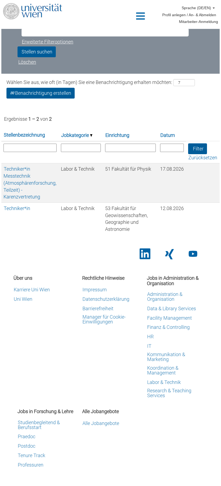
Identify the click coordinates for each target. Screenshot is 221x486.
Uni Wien (23, 299)
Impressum (94, 289)
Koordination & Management (162, 370)
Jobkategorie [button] (75, 135)
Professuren (30, 465)
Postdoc (26, 446)
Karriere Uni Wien (32, 289)
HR (150, 336)
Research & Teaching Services (169, 393)
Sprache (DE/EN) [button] (197, 8)
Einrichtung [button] (117, 135)
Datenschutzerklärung (105, 299)
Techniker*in (17, 208)
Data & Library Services (171, 308)
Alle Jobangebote (100, 423)
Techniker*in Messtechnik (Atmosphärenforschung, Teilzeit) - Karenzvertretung (30, 183)
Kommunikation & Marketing (166, 357)
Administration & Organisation (164, 297)
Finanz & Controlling (168, 327)
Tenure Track (31, 455)
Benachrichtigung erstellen (42, 93)
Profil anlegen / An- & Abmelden (189, 15)
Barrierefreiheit (97, 308)
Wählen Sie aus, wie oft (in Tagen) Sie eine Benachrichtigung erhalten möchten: (89, 82)
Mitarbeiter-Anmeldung (198, 21)
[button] (110, 16)
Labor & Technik (164, 382)
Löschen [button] (27, 62)
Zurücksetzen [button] (202, 157)
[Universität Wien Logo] (33, 11)
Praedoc (26, 436)
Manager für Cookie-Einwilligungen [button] (104, 319)
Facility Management (169, 318)
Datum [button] (167, 135)
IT (149, 346)
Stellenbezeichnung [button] (24, 135)
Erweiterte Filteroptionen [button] (47, 42)
